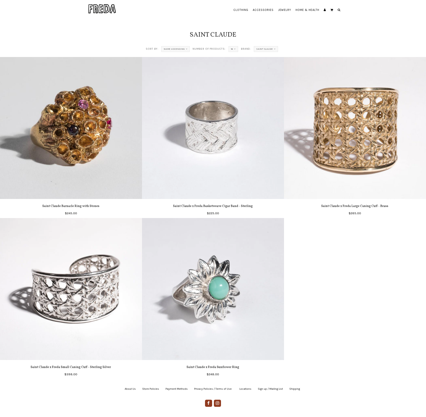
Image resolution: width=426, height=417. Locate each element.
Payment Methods (177, 388)
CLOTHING (240, 10)
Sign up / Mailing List (270, 388)
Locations (245, 388)
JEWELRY (284, 10)
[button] (331, 10)
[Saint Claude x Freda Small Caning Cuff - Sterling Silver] (71, 298)
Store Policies (150, 388)
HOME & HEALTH (307, 10)
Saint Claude (264, 49)
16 (232, 49)
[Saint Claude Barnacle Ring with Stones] (71, 137)
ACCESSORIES (263, 10)
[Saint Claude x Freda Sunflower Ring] (213, 298)
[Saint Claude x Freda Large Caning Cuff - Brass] (355, 137)
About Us (130, 388)
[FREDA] (102, 5)
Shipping (294, 388)
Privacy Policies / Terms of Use (213, 388)
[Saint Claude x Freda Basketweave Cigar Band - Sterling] (213, 137)
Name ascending (174, 49)
